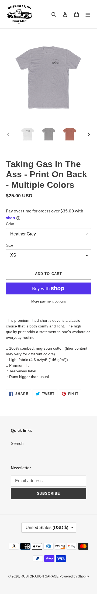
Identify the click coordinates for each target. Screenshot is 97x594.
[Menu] (87, 14)
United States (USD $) (47, 527)
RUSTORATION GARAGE (39, 576)
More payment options (48, 301)
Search (17, 443)
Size (9, 245)
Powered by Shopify (74, 576)
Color (10, 224)
